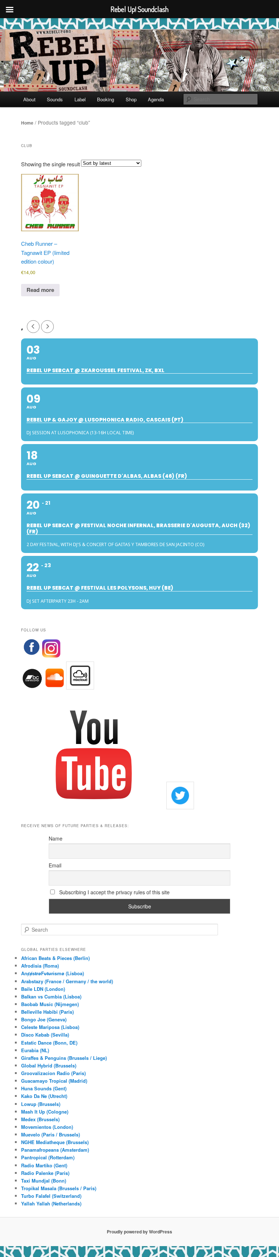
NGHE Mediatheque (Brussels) (55, 1142)
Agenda (156, 99)
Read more (40, 290)
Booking (105, 99)
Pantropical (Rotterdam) (47, 1157)
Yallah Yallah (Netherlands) (51, 1203)
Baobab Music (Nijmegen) (50, 1004)
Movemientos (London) (47, 1126)
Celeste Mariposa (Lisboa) (50, 1027)
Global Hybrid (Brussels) (48, 1065)
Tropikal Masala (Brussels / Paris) (58, 1188)
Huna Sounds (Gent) (43, 1088)
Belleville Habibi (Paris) (47, 1011)
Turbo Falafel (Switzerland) (51, 1195)
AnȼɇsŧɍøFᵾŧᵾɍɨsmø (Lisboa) (52, 973)
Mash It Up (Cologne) (44, 1111)
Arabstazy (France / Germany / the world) (67, 981)
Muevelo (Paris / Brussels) (50, 1134)
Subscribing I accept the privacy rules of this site (114, 892)
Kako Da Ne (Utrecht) (44, 1096)
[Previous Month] (33, 326)
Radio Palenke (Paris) (45, 1172)
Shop (131, 99)
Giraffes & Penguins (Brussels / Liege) (64, 1057)
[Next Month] (47, 326)
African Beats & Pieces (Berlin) (55, 958)
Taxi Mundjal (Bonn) (43, 1180)
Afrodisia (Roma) (40, 965)
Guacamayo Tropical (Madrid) (54, 1080)
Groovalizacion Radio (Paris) (53, 1073)
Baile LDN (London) (43, 988)
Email (55, 865)
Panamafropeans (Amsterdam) (55, 1149)
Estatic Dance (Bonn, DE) (49, 1042)
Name (55, 838)
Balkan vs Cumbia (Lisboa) (51, 996)
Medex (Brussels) (40, 1119)
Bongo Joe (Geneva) (43, 1019)
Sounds (55, 99)
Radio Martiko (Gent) (44, 1165)
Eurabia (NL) (35, 1050)
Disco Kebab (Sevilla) (45, 1034)
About (29, 99)
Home (27, 122)
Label (80, 99)
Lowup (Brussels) (40, 1104)
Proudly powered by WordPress (139, 1231)
